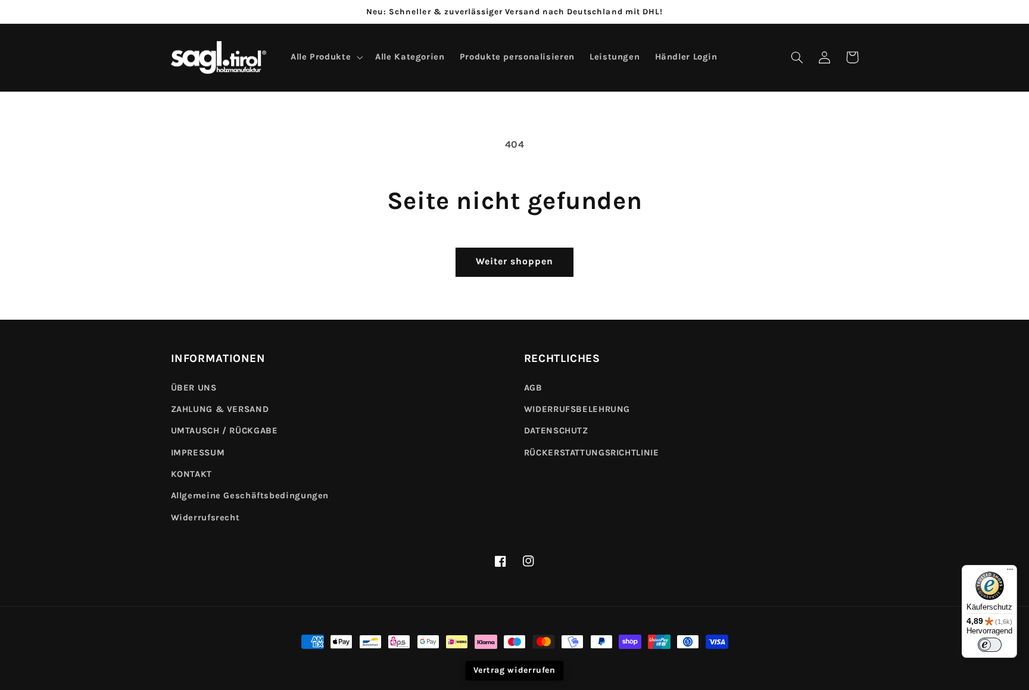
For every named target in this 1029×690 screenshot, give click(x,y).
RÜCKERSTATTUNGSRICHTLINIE (591, 453)
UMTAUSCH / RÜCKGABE (224, 431)
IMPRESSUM (198, 453)
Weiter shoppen (515, 261)
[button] (797, 57)
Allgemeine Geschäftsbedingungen (250, 496)
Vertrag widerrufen (514, 670)
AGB (533, 388)
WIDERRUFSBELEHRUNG (577, 409)
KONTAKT (191, 474)
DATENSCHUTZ (556, 431)
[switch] (990, 645)
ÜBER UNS (194, 388)
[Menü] (1010, 572)
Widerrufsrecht (205, 518)
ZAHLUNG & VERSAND (220, 409)
